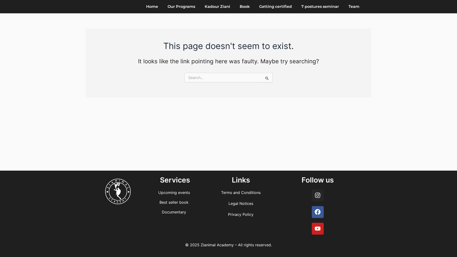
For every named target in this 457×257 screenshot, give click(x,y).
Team (353, 6)
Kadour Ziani (217, 6)
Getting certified (275, 6)
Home (152, 6)
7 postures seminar (320, 6)
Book (245, 6)
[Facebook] (318, 212)
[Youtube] (318, 229)
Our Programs (181, 6)
